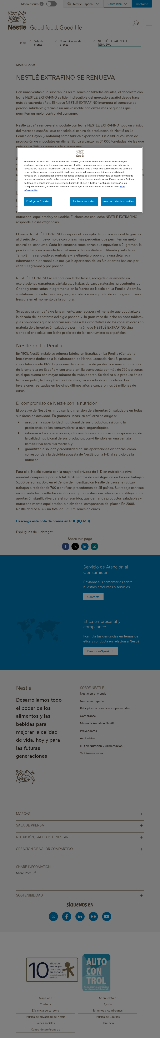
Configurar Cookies (38, 201)
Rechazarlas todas (84, 201)
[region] (80, 180)
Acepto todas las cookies (118, 201)
